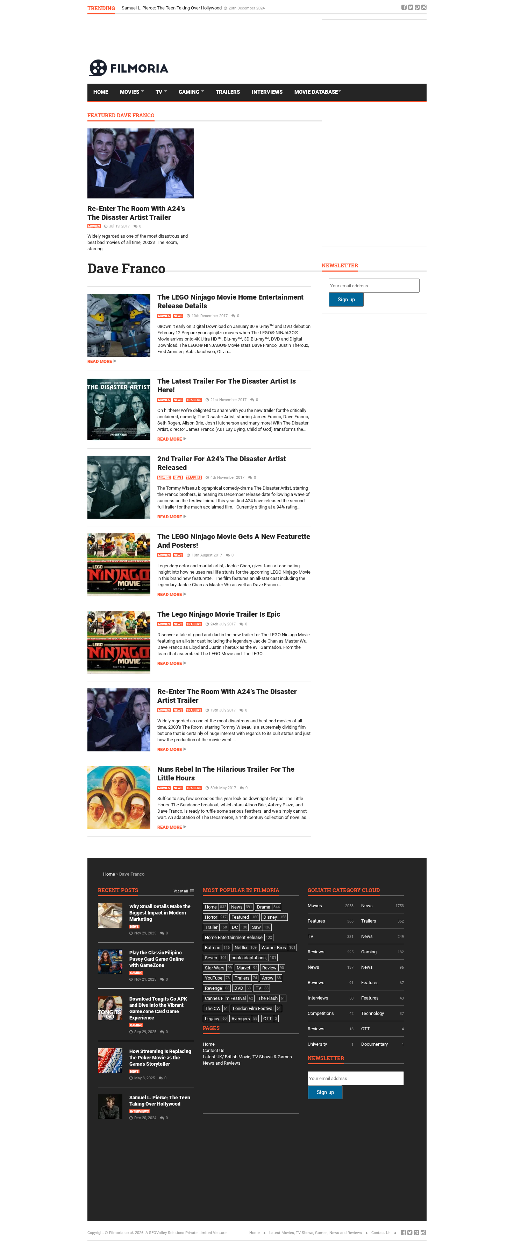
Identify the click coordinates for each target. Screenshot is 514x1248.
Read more (99, 361)
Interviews (267, 92)
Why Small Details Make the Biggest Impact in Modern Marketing (160, 913)
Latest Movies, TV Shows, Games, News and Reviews (315, 1233)
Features (316, 921)
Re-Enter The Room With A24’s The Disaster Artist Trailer (136, 213)
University (317, 1044)
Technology (372, 1013)
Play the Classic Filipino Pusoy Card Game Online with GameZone (156, 959)
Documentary (374, 1044)
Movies (130, 92)
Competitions (321, 1013)
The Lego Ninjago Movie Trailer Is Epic (218, 614)
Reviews (316, 951)
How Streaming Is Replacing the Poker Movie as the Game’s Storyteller (160, 1058)
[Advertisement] (299, 36)
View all (180, 891)
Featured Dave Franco (121, 116)
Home (100, 92)
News (178, 316)
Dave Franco (126, 268)
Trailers (228, 92)
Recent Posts (118, 890)
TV (160, 92)
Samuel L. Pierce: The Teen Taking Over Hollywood (172, 7)
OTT (365, 1028)
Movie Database (316, 92)
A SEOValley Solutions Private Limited (178, 1233)
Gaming (190, 92)
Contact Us (213, 1050)
